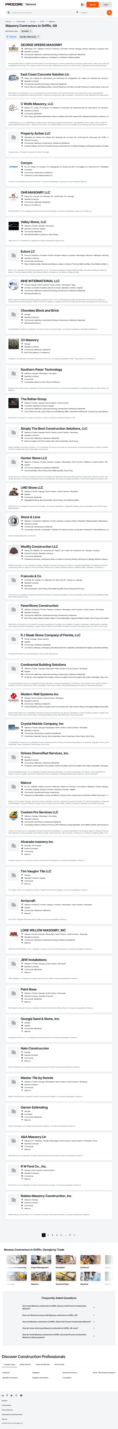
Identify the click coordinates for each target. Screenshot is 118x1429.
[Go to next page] (74, 1235)
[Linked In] (3, 1396)
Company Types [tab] (9, 1364)
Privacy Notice (6, 1405)
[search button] (109, 12)
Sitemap (4, 1419)
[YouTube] (21, 1395)
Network (31, 4)
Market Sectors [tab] (25, 1364)
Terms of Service (7, 1410)
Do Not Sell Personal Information (12, 1414)
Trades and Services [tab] (42, 1364)
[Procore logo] (14, 4)
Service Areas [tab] (59, 1364)
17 (70, 1235)
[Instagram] (16, 1395)
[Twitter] (11, 1396)
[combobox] (93, 13)
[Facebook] (7, 1395)
